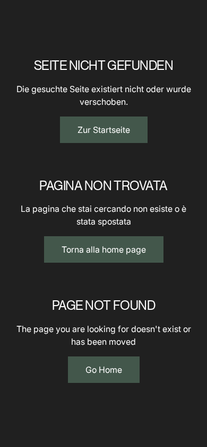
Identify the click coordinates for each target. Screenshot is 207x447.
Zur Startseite (103, 129)
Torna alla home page (104, 249)
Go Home (103, 369)
